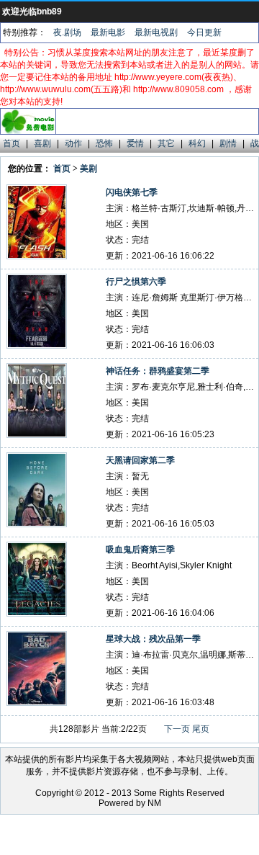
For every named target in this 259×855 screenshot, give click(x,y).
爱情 (135, 143)
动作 (73, 143)
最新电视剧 (156, 32)
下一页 (177, 729)
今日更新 (204, 32)
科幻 (197, 143)
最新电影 (108, 32)
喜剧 (42, 143)
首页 (11, 143)
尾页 (200, 729)
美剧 (88, 169)
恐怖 (104, 143)
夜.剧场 (67, 32)
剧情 (228, 143)
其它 (166, 143)
